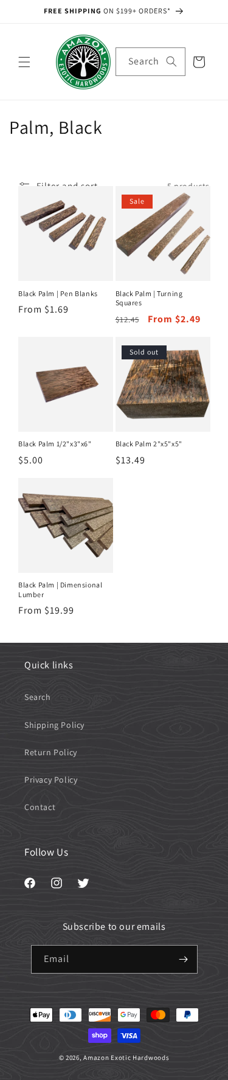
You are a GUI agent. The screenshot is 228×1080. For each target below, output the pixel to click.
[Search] (171, 61)
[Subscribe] (183, 959)
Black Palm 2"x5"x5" (149, 443)
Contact (39, 806)
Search (37, 696)
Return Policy (50, 752)
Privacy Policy (50, 779)
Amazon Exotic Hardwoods (126, 1057)
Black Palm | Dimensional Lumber (60, 589)
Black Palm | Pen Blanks (58, 293)
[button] (24, 62)
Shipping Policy (54, 724)
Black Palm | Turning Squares (149, 298)
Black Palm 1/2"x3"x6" (55, 443)
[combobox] (150, 61)
